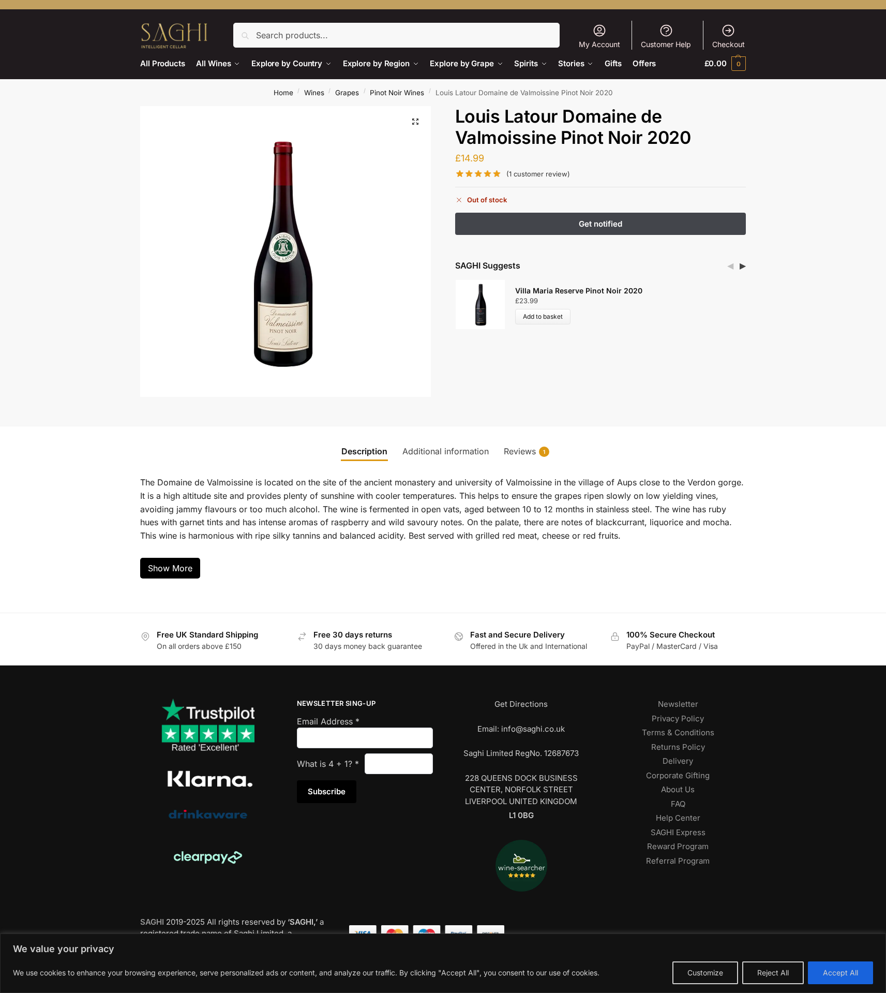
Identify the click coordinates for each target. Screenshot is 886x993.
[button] (725, 63)
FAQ (678, 804)
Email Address (328, 721)
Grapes (347, 92)
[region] (443, 963)
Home (283, 92)
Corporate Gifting (678, 775)
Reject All (773, 972)
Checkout (728, 44)
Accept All (840, 972)
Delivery (678, 761)
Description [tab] (364, 451)
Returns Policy (678, 747)
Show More (170, 568)
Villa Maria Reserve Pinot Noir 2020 (578, 290)
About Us (678, 789)
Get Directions (521, 704)
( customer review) (538, 174)
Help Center (678, 818)
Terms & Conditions (678, 732)
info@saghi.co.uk (533, 729)
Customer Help (666, 44)
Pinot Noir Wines (397, 92)
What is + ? (328, 764)
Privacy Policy (678, 718)
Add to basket (543, 316)
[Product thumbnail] (485, 304)
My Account (599, 44)
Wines (314, 92)
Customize (705, 972)
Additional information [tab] (445, 451)
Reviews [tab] (524, 451)
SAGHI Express (678, 832)
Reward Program (678, 846)
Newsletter (678, 704)
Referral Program (678, 861)
